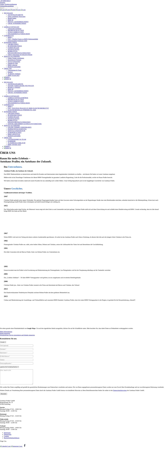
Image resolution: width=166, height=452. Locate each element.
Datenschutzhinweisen (120, 390)
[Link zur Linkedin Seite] (5, 446)
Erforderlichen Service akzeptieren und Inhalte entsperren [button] (17, 335)
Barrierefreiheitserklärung (11, 438)
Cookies (6, 436)
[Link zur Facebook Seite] (24, 446)
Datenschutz (7, 434)
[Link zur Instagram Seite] (17, 446)
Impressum (7, 433)
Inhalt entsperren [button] (5, 333)
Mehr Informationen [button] (6, 331)
